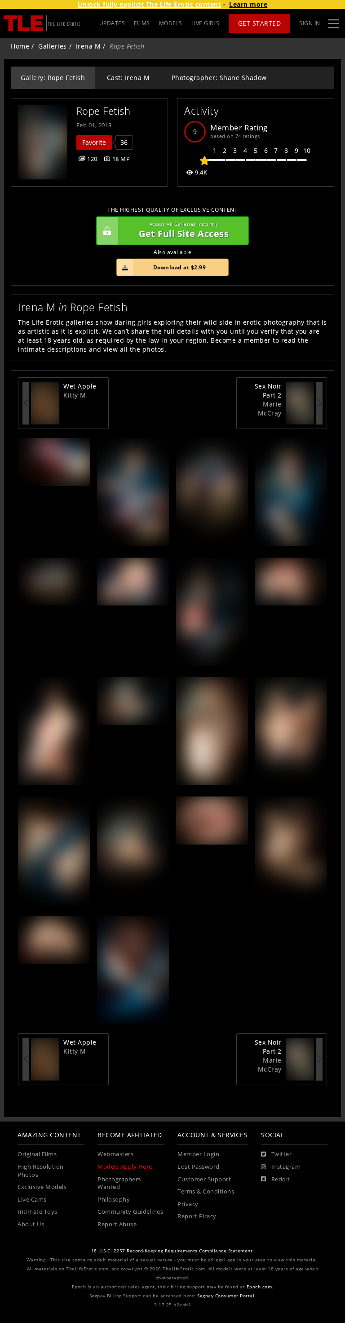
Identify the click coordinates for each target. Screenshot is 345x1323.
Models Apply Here (124, 1167)
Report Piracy (197, 1216)
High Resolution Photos (41, 1171)
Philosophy (113, 1199)
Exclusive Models (42, 1187)
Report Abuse (117, 1224)
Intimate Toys (38, 1212)
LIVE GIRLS (205, 23)
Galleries (52, 46)
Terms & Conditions (205, 1191)
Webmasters (115, 1154)
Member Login (198, 1154)
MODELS (170, 23)
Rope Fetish (103, 111)
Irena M (88, 46)
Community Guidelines (130, 1212)
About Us (31, 1224)
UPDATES (112, 23)
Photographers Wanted (119, 1183)
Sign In (309, 23)
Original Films (37, 1154)
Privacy (188, 1204)
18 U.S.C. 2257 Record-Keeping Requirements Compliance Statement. (172, 1251)
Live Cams (32, 1199)
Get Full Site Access (184, 230)
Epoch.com (259, 1287)
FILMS (142, 23)
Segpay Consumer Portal (225, 1296)
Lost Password (198, 1167)
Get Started (259, 23)
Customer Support (204, 1179)
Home (20, 46)
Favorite (94, 142)
